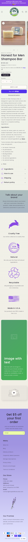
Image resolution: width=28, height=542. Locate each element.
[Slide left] (10, 50)
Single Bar (6, 75)
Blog (4, 448)
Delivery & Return (8, 452)
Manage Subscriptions (9, 459)
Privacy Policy (7, 462)
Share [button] (4, 164)
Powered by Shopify (19, 538)
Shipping (3, 65)
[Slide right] (17, 50)
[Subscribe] (23, 433)
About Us (5, 445)
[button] (2, 12)
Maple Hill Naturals (11, 538)
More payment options (14, 95)
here (23, 139)
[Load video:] (14, 393)
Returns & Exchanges (9, 466)
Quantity (3, 78)
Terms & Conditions (9, 469)
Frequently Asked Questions (11, 455)
